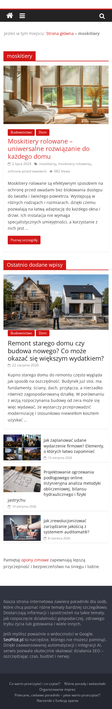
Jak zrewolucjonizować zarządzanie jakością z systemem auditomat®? (66, 526)
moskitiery (47, 163)
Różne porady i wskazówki (85, 683)
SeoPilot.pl (13, 639)
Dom (43, 132)
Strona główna (60, 33)
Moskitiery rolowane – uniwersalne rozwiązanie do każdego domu (49, 148)
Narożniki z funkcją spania (57, 700)
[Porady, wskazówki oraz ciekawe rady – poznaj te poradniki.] (9, 16)
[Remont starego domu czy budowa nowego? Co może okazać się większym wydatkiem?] (56, 277)
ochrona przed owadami (27, 171)
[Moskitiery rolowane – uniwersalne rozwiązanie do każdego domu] (56, 69)
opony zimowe (35, 560)
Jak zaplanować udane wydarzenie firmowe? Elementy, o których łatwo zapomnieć (74, 445)
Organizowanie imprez (57, 689)
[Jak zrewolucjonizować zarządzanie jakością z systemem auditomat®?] (22, 518)
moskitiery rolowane (74, 163)
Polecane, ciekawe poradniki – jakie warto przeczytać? (57, 695)
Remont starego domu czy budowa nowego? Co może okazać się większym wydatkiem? (56, 350)
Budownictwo (21, 132)
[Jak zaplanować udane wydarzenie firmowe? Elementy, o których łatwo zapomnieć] (22, 437)
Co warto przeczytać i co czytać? (34, 683)
